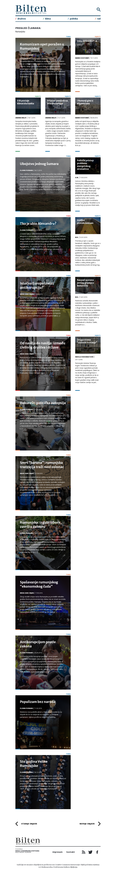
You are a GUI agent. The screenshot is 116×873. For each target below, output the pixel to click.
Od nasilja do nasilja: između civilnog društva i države (42, 345)
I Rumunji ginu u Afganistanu (85, 102)
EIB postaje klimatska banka (25, 102)
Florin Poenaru (26, 55)
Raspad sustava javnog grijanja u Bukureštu (85, 283)
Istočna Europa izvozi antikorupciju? (37, 285)
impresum (57, 852)
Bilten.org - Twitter (90, 852)
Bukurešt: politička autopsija (43, 403)
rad (99, 18)
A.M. (77, 177)
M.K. (77, 237)
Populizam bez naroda (37, 702)
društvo (21, 18)
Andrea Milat (21, 118)
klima (48, 18)
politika (74, 18)
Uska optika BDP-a (87, 41)
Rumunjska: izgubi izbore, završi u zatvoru (41, 524)
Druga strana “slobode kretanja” (87, 341)
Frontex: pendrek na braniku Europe (57, 102)
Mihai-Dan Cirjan (27, 294)
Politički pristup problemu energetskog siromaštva (85, 164)
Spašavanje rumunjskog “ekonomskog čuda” (39, 584)
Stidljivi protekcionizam (85, 221)
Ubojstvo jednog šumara (39, 164)
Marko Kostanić (82, 58)
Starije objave (29, 823)
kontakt (70, 852)
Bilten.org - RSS (83, 852)
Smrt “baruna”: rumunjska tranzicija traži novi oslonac (42, 465)
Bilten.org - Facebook (97, 852)
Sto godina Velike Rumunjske (34, 763)
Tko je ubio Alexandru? (38, 224)
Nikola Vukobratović (84, 357)
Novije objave (87, 823)
